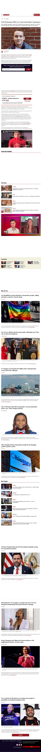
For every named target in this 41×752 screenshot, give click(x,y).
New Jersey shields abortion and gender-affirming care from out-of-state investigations (20, 333)
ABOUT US (7, 740)
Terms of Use (32, 742)
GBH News (17, 631)
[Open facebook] (17, 745)
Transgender (6, 18)
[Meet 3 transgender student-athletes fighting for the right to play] (6, 515)
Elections (14, 186)
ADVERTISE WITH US (19, 740)
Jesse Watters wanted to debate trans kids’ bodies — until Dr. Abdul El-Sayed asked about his (26, 488)
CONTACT (3, 740)
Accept (31, 746)
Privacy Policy (25, 742)
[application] (21, 225)
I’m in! (28, 69)
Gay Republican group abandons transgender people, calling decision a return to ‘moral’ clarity (20, 296)
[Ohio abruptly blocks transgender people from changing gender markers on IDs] (20, 461)
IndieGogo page (20, 116)
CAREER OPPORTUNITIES (12, 740)
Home (2, 18)
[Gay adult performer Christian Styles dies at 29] (6, 493)
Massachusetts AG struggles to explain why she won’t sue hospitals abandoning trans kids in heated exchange (18, 603)
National (14, 485)
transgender (12, 55)
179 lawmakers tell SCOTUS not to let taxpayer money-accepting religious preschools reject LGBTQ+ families (25, 523)
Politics (14, 208)
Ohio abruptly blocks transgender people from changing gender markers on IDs (18, 445)
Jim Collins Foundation (26, 123)
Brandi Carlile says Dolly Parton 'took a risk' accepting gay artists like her (26, 196)
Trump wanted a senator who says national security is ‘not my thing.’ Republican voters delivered (25, 189)
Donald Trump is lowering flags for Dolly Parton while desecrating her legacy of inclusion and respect (25, 211)
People (14, 194)
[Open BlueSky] (19, 745)
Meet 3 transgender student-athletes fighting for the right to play (25, 516)
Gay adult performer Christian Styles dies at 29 (21, 494)
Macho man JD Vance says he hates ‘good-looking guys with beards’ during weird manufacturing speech (25, 509)
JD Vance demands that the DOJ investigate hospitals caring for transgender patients (19, 548)
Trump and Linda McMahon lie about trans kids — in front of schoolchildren (24, 502)
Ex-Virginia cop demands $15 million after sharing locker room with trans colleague (18, 369)
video (9, 127)
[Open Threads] (21, 745)
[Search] (32, 14)
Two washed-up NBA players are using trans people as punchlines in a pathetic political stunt (18, 699)
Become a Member (27, 99)
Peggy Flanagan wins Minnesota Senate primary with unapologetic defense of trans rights (17, 641)
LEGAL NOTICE (20, 742)
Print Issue (15, 514)
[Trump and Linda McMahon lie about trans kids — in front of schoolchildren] (6, 500)
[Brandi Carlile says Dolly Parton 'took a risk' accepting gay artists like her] (6, 195)
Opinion (14, 201)
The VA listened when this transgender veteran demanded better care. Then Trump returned (19, 407)
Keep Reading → (32, 327)
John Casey (3, 702)
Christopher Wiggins (4, 336)
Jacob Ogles (3, 299)
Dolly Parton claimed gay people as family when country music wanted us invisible (26, 203)
